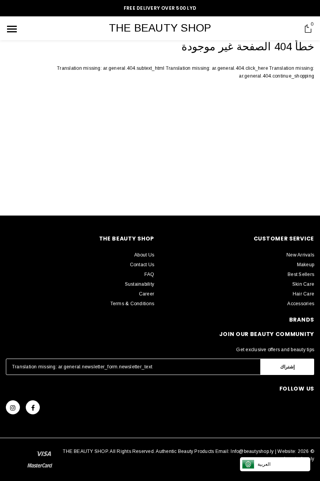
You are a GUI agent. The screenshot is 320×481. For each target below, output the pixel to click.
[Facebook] (33, 407)
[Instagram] (13, 407)
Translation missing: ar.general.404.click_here (217, 68)
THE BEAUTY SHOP (160, 28)
